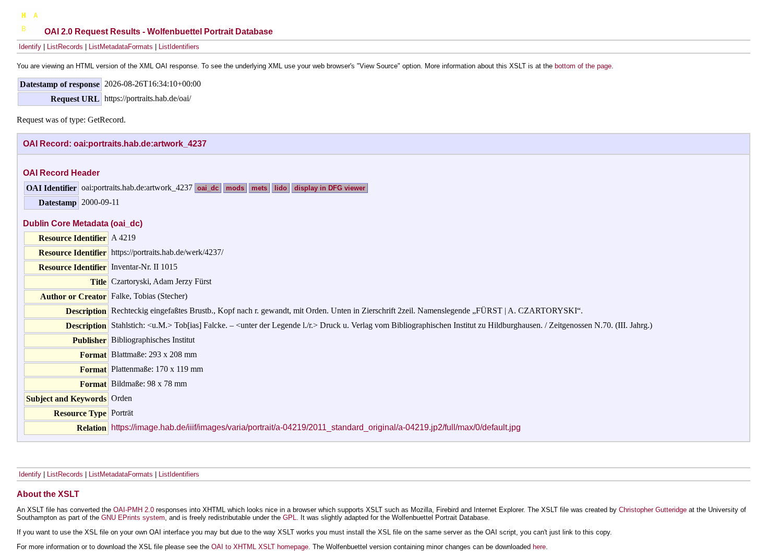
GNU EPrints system (133, 517)
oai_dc (208, 188)
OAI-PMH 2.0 (133, 510)
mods (235, 188)
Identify (30, 47)
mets (259, 188)
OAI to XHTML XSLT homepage (259, 547)
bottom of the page (583, 66)
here (539, 547)
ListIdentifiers (179, 47)
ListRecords (65, 47)
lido (280, 188)
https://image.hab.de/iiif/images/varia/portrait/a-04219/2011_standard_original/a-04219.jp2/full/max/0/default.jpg (316, 427)
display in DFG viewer (329, 188)
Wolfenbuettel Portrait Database (210, 31)
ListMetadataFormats (121, 47)
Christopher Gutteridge (653, 510)
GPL (289, 517)
